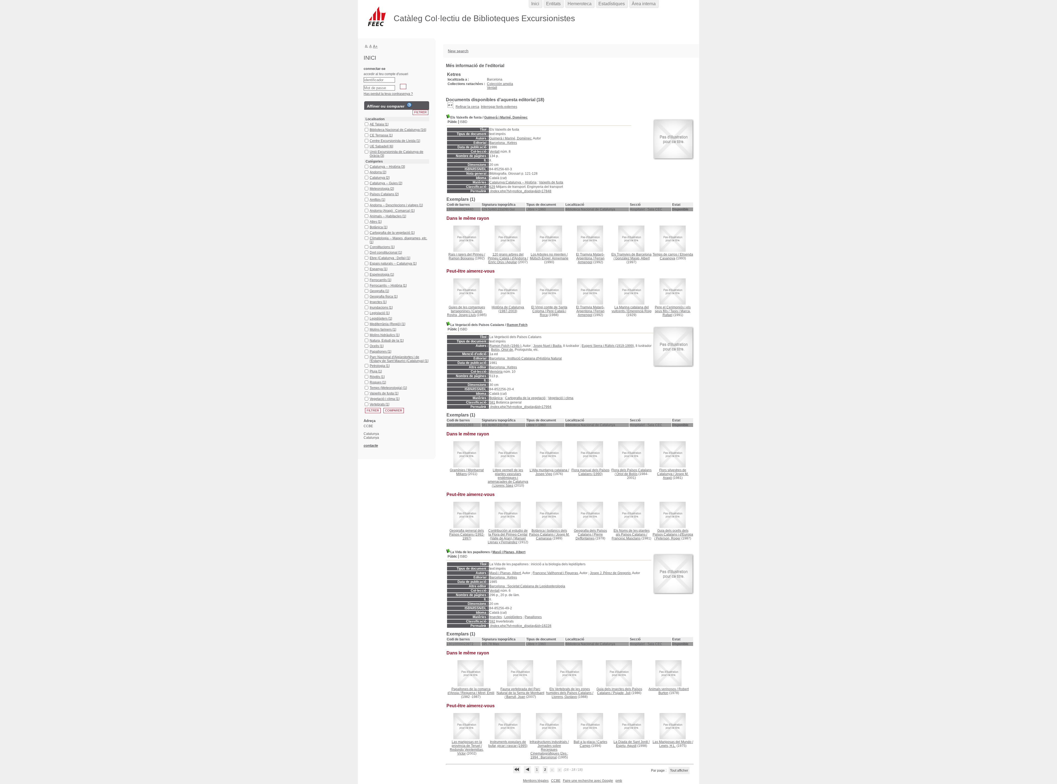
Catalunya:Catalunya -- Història (512, 182)
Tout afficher (679, 770)
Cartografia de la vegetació (525, 398)
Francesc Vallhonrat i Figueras (555, 573)
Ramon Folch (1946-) (505, 346)
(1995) (507, 744)
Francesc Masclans (626, 538)
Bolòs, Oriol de (502, 350)
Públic (452, 122)
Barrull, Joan (515, 697)
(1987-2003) (508, 309)
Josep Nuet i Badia (547, 346)
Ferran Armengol (591, 260)
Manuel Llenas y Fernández (507, 540)
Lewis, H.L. (667, 746)
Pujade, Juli (622, 693)
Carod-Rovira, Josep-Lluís (465, 313)
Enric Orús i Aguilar (502, 262)
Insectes (495, 617)
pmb (618, 781)
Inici (535, 3)
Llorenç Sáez (503, 485)
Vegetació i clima (560, 398)
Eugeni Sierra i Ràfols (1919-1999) (608, 346)
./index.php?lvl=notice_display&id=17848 (520, 191)
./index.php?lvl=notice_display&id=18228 (520, 626)
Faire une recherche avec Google (588, 781)
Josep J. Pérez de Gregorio (610, 573)
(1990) (590, 472)
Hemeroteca (580, 3)
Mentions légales (536, 781)
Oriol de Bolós (627, 474)
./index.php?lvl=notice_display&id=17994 (520, 407)
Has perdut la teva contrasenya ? (388, 94)
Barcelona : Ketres (503, 143)
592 (492, 621)
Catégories (374, 161)
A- (366, 46)
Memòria (496, 372)
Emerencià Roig (639, 311)
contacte (371, 445)
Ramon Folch (517, 325)
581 (492, 402)
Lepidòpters (513, 617)
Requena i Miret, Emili (477, 693)
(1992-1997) (466, 534)
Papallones (533, 617)
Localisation (375, 119)
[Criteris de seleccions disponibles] (451, 107)
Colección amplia (500, 84)
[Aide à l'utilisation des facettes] (409, 105)
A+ (375, 46)
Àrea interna (644, 3)
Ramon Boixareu (461, 258)
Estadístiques (611, 3)
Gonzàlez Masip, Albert (632, 258)
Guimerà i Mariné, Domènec (506, 117)
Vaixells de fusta (551, 182)
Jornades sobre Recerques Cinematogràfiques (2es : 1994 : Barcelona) (549, 751)
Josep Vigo (543, 474)
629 (492, 187)
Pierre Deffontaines (589, 536)
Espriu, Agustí (626, 746)
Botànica (496, 398)
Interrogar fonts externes (499, 107)
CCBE (555, 781)
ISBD (463, 122)
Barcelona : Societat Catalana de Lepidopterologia (527, 586)
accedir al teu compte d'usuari (386, 74)
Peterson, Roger (668, 538)
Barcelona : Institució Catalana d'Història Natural (525, 358)
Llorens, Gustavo (564, 697)
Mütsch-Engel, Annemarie (549, 258)
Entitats (553, 3)
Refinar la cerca (467, 107)
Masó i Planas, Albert (508, 552)
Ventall (492, 88)
